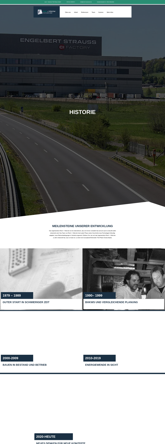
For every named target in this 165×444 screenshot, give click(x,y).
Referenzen (84, 12)
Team (93, 12)
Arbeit (76, 12)
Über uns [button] (68, 12)
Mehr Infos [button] (110, 12)
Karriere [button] (100, 12)
